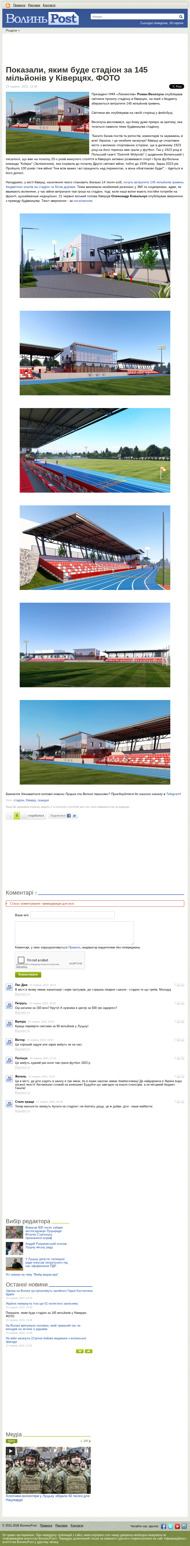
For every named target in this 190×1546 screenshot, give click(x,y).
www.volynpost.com (97, 1535)
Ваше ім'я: (22, 915)
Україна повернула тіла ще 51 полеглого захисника (42, 1303)
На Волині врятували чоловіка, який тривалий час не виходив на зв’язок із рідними (43, 1327)
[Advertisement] (95, 48)
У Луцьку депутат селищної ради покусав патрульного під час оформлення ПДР (46, 1262)
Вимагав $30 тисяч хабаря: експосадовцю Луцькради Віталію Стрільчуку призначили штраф (44, 1233)
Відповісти (22, 994)
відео (11, 1440)
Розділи (13, 30)
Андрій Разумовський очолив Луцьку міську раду (46, 1245)
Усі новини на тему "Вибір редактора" (32, 1274)
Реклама (34, 5)
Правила (19, 5)
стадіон (19, 800)
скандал (43, 800)
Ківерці (31, 800)
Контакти (49, 5)
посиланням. (83, 201)
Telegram (173, 794)
